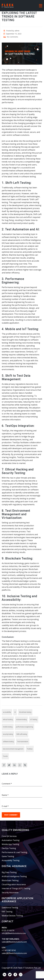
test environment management (13, 749)
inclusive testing (21, 719)
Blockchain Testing (10, 880)
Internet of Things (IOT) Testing (16, 888)
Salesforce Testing (10, 907)
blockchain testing (25, 712)
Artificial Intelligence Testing (14, 876)
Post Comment (10, 815)
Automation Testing (10, 840)
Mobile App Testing (10, 844)
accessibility (7, 712)
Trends (5, 756)
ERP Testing (7, 911)
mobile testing (7, 727)
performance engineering (24, 727)
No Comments (12, 37)
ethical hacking (8, 719)
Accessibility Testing (10, 860)
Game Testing (8, 856)
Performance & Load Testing (14, 852)
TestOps (30, 749)
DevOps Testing (9, 848)
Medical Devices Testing (12, 915)
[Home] (7, 5)
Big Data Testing (9, 872)
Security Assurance (10, 892)
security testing (8, 734)
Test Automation (22, 742)
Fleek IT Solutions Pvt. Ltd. (29, 967)
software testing (8, 742)
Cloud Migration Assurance (14, 884)
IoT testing (33, 719)
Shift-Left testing (21, 734)
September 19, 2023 (13, 34)
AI (15, 712)
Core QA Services (9, 836)
